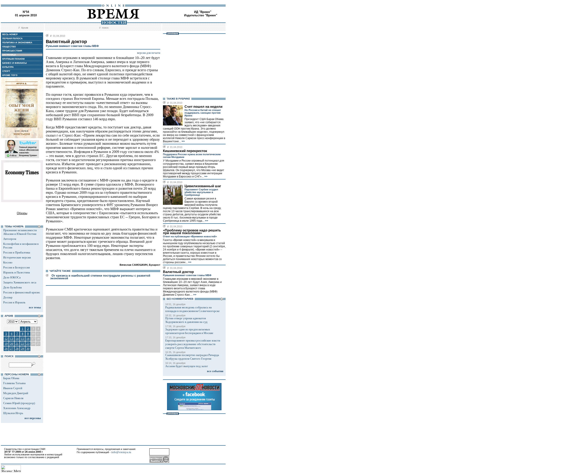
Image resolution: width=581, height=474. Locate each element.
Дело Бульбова (12, 287)
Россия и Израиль (14, 302)
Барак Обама (11, 378)
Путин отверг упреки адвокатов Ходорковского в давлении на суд (186, 320)
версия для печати (148, 52)
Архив (24, 27)
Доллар (7, 297)
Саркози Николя (13, 398)
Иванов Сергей (12, 388)
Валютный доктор (178, 272)
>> (183, 141)
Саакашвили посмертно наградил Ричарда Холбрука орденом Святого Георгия (192, 356)
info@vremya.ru (121, 452)
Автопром (9, 239)
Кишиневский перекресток (185, 151)
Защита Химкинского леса (19, 282)
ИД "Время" (202, 12)
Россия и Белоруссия (16, 267)
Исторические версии (17, 257)
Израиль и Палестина (16, 272)
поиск (105, 27)
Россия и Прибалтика (16, 252)
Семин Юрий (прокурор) (19, 403)
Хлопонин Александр (16, 408)
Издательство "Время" (200, 15)
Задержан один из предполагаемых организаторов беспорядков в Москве (189, 331)
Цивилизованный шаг (203, 186)
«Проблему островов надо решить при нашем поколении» (192, 231)
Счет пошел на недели (203, 106)
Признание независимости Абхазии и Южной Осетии (20, 232)
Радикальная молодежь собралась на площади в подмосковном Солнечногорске (192, 309)
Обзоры (22, 213)
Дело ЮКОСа (12, 277)
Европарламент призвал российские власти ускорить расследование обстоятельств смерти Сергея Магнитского (192, 344)
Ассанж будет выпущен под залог (186, 366)
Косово (7, 262)
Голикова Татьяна (14, 383)
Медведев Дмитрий (15, 393)
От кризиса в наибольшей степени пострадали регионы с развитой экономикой (100, 277)
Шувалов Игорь (13, 413)
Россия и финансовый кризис (21, 292)
